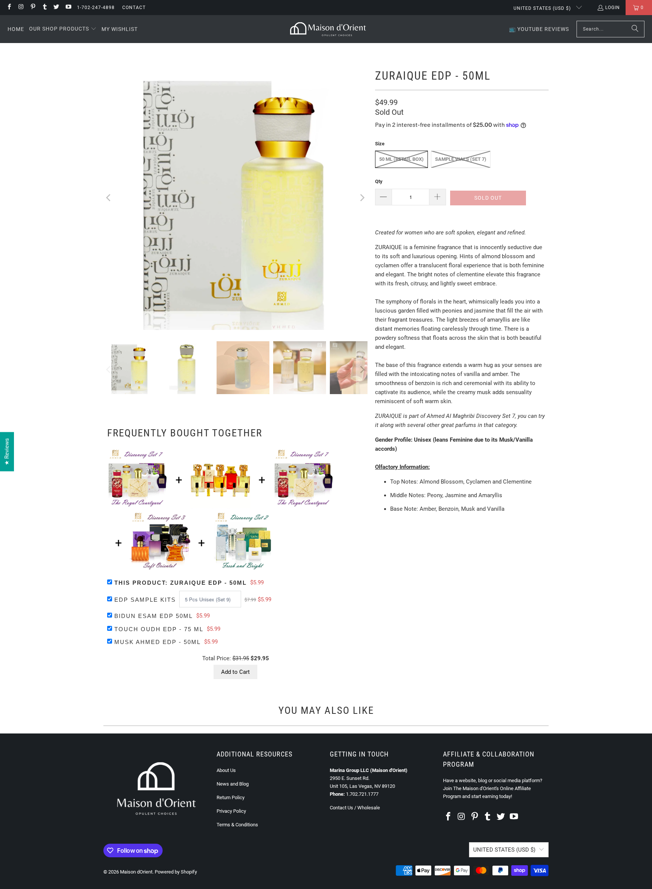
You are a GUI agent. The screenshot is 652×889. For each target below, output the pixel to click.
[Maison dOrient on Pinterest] (32, 7)
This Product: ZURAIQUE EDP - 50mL (180, 582)
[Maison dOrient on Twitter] (56, 7)
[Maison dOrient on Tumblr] (44, 7)
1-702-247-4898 (96, 7)
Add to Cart (235, 672)
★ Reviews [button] (6, 451)
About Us (226, 770)
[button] (63, 29)
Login (612, 7)
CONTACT (134, 7)
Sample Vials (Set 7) (460, 159)
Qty (379, 181)
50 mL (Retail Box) (401, 159)
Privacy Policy (231, 811)
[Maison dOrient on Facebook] (9, 7)
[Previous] (109, 198)
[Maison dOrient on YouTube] (68, 7)
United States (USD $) (543, 8)
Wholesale (368, 807)
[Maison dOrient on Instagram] (20, 7)
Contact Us (341, 807)
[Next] (362, 198)
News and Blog (233, 784)
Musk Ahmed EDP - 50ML (157, 642)
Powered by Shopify (176, 872)
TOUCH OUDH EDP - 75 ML (158, 629)
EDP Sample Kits (145, 599)
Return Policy (230, 797)
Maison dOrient (136, 872)
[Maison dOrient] (328, 29)
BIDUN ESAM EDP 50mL (153, 616)
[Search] (635, 29)
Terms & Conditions (237, 824)
